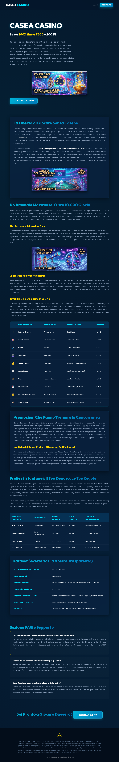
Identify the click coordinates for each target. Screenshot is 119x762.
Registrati (106, 5)
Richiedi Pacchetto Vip (23, 101)
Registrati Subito (87, 715)
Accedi (95, 5)
